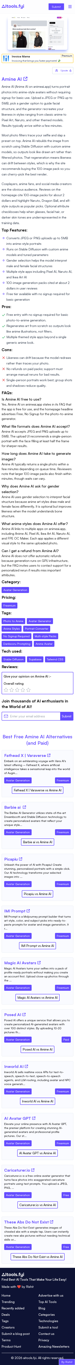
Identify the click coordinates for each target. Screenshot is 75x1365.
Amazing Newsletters (53, 1346)
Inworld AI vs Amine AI (37, 1101)
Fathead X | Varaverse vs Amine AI (37, 790)
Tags (5, 1321)
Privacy (43, 1340)
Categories (46, 1315)
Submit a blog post (16, 1334)
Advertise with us (50, 1295)
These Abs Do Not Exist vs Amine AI (38, 1257)
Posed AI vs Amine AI (37, 1049)
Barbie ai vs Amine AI (37, 842)
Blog (41, 1308)
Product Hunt (11, 1346)
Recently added (13, 1308)
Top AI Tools (47, 1302)
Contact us (46, 1334)
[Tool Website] (48, 755)
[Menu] (70, 6)
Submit (56, 6)
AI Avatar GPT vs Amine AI (37, 1153)
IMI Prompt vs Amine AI (37, 946)
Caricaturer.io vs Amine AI (37, 1205)
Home (6, 1295)
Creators (8, 1327)
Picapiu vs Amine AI (37, 894)
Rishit (30, 1287)
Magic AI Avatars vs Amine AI (37, 998)
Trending (8, 1302)
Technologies (48, 1321)
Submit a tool (48, 1327)
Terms (6, 1340)
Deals (6, 1315)
